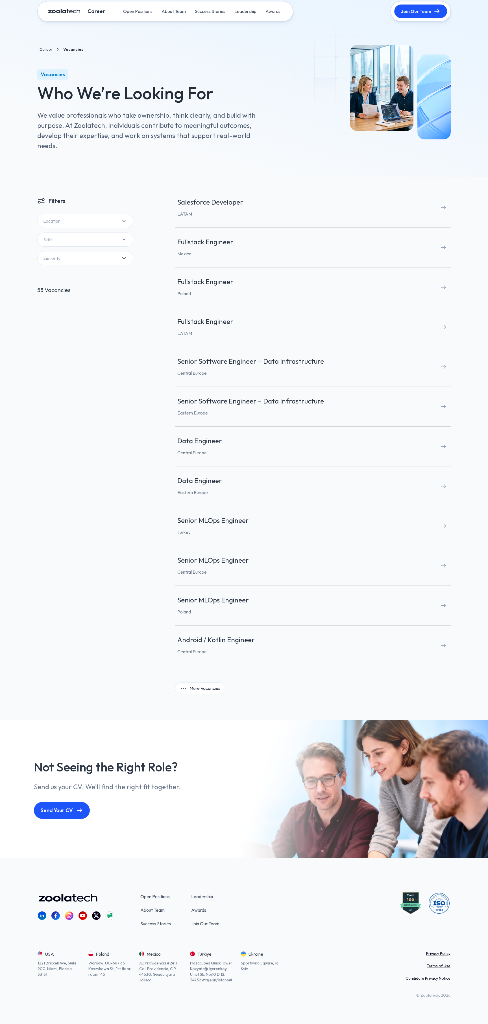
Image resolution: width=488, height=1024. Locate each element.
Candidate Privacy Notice (428, 978)
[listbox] (85, 221)
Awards (198, 910)
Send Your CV (57, 810)
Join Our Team (416, 11)
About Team (152, 910)
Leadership (202, 896)
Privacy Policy (438, 953)
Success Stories (155, 923)
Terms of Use (438, 965)
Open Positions (155, 896)
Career (46, 49)
